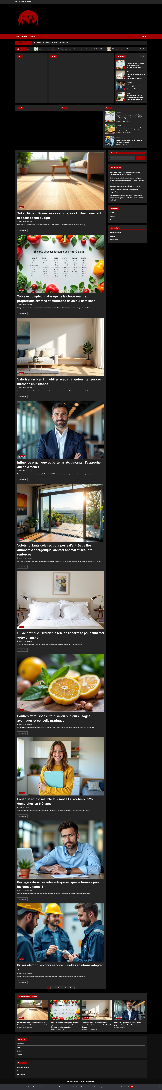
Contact (112, 236)
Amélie (119, 121)
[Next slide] (143, 56)
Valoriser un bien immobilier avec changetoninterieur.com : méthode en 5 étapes (53, 49)
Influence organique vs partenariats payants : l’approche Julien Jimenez (110, 49)
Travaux (32, 36)
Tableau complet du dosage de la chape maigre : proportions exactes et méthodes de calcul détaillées (110, 116)
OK (132, 1087)
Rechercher (115, 153)
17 (65, 988)
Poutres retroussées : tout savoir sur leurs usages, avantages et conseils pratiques (110, 129)
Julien (20, 890)
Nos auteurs (114, 240)
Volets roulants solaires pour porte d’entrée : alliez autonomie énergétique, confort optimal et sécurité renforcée (120, 85)
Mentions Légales (115, 232)
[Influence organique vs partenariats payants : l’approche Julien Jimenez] (129, 1010)
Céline (20, 807)
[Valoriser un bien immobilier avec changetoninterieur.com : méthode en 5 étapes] (97, 1010)
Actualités (64, 42)
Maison (24, 36)
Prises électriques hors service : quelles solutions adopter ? (110, 141)
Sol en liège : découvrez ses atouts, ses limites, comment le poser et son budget (120, 96)
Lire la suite (23, 230)
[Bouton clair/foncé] (142, 36)
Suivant (71, 988)
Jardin (17, 36)
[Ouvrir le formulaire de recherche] (146, 36)
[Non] (160, 1087)
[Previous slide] (141, 56)
